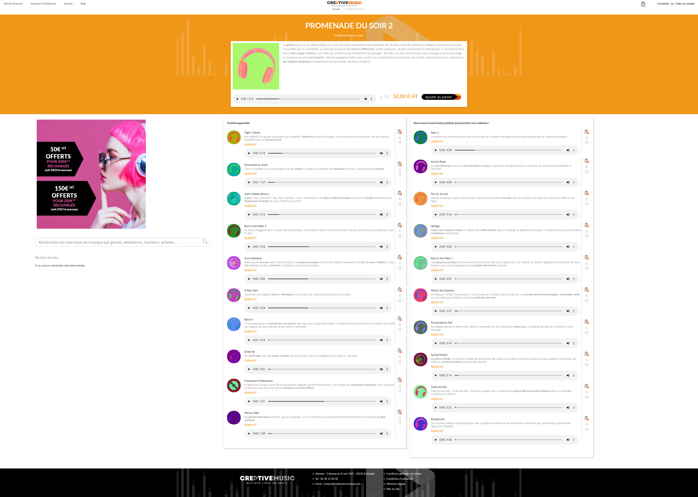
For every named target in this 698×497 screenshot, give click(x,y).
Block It (248, 319)
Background (437, 419)
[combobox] (123, 242)
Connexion (663, 4)
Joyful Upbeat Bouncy (256, 194)
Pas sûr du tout (439, 194)
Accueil (336, 9)
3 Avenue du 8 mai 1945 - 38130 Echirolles (350, 474)
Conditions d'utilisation (399, 479)
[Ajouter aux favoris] (386, 96)
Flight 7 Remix (252, 133)
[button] (399, 142)
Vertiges (435, 226)
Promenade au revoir (256, 165)
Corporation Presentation (258, 381)
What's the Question (442, 290)
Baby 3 (435, 133)
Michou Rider (251, 413)
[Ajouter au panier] (400, 132)
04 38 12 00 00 (329, 479)
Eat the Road (438, 162)
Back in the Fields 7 (442, 258)
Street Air (249, 352)
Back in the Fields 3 (255, 226)
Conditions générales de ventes (403, 474)
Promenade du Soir (441, 323)
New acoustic (355, 35)
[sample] (381, 96)
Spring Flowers (439, 355)
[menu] (44, 4)
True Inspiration (253, 258)
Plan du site (392, 489)
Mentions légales (395, 484)
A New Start (251, 290)
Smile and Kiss (439, 387)
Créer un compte (684, 4)
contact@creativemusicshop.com (342, 484)
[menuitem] (14, 4)
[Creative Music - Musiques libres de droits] (349, 3)
